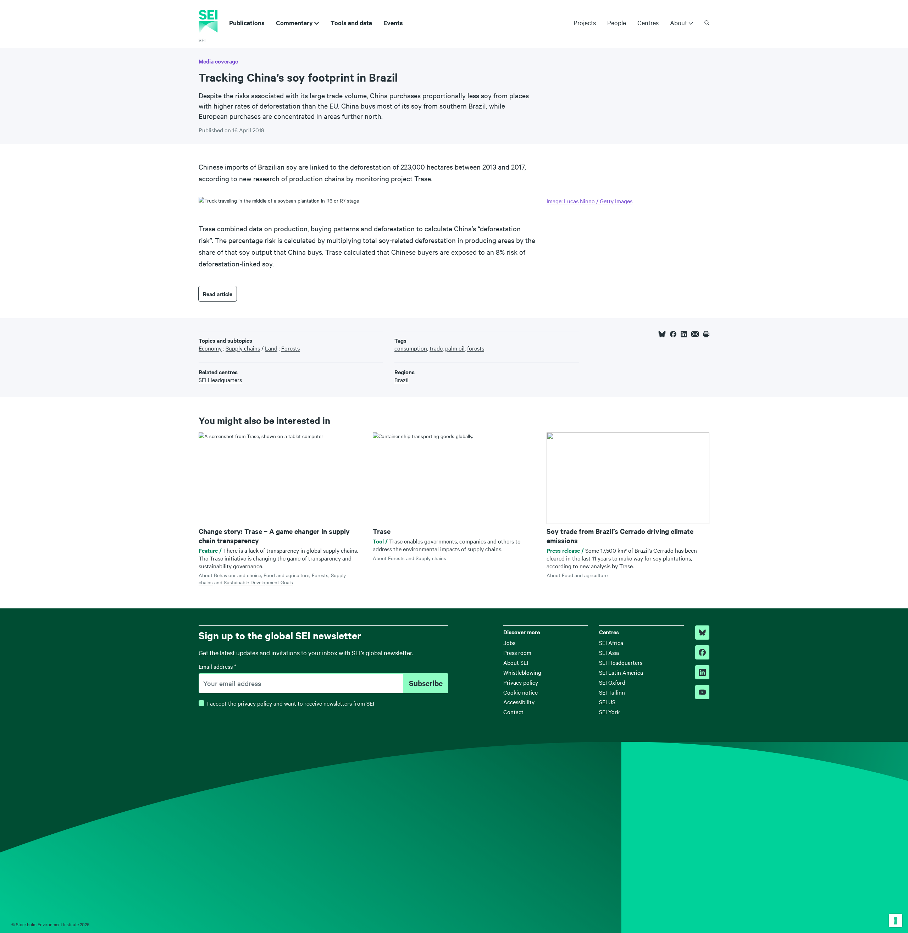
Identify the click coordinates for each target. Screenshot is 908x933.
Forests (320, 575)
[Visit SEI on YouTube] (702, 692)
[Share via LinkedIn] (684, 334)
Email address (217, 666)
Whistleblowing (522, 672)
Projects (585, 22)
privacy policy (255, 703)
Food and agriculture (286, 575)
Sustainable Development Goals (258, 582)
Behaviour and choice (237, 575)
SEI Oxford (612, 682)
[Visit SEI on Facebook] (702, 652)
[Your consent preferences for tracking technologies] (895, 920)
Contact (513, 712)
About (678, 22)
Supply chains (431, 558)
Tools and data (351, 22)
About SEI (515, 662)
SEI (202, 40)
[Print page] (706, 334)
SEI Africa (611, 642)
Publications (247, 22)
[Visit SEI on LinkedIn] (702, 672)
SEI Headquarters (620, 662)
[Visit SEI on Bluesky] (702, 632)
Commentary (294, 22)
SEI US (607, 702)
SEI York (609, 712)
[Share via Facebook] (673, 334)
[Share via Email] (695, 334)
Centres (648, 22)
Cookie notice (520, 692)
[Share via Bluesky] (662, 334)
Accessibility (519, 702)
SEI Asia (609, 652)
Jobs (509, 642)
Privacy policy (520, 682)
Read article (217, 294)
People (616, 22)
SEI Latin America (621, 672)
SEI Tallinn (612, 692)
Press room (517, 652)
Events (393, 22)
